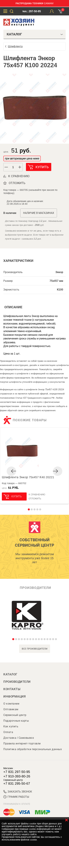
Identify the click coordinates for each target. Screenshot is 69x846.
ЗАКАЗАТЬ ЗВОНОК (20, 791)
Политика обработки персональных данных (32, 749)
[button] (20, 167)
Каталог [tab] (14, 34)
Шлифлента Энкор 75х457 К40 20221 (28, 477)
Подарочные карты (16, 720)
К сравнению (37, 494)
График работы (18, 796)
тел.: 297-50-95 (31, 11)
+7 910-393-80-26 (16, 776)
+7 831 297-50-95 (16, 772)
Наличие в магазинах (38, 213)
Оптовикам (10, 709)
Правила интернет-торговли (22, 743)
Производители (17, 681)
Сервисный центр (14, 715)
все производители (34, 648)
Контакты (11, 689)
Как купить (10, 726)
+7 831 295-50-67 (16, 783)
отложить (17, 183)
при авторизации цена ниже (22, 158)
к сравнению (18, 176)
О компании (11, 703)
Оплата (8, 732)
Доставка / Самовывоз (18, 737)
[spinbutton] (13, 167)
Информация (14, 696)
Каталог (10, 674)
